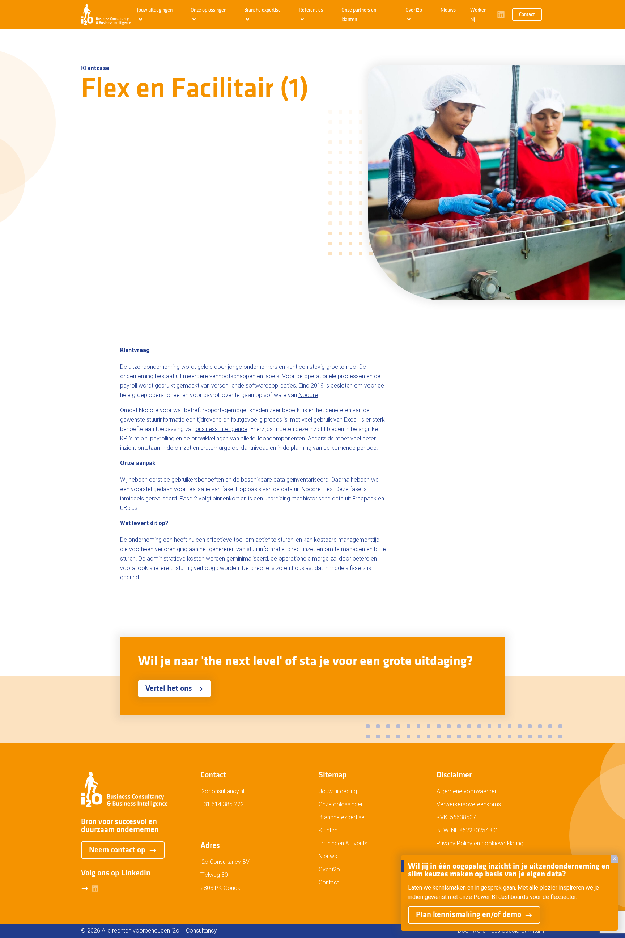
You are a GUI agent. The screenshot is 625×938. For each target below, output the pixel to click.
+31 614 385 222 (222, 804)
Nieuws (448, 10)
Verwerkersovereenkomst (470, 804)
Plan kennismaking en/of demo (468, 915)
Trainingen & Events (343, 843)
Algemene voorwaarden (467, 791)
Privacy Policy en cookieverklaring (480, 843)
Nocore (308, 395)
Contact (527, 14)
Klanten (328, 830)
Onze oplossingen (341, 804)
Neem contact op (117, 850)
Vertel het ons (168, 689)
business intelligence (221, 429)
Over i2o (329, 869)
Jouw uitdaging (338, 791)
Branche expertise (342, 817)
